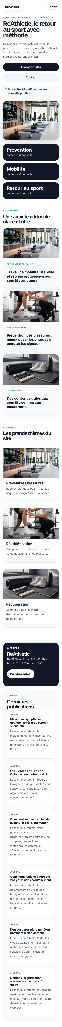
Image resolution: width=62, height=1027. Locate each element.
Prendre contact (20, 674)
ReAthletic (12, 6)
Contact (53, 6)
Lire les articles (31, 67)
